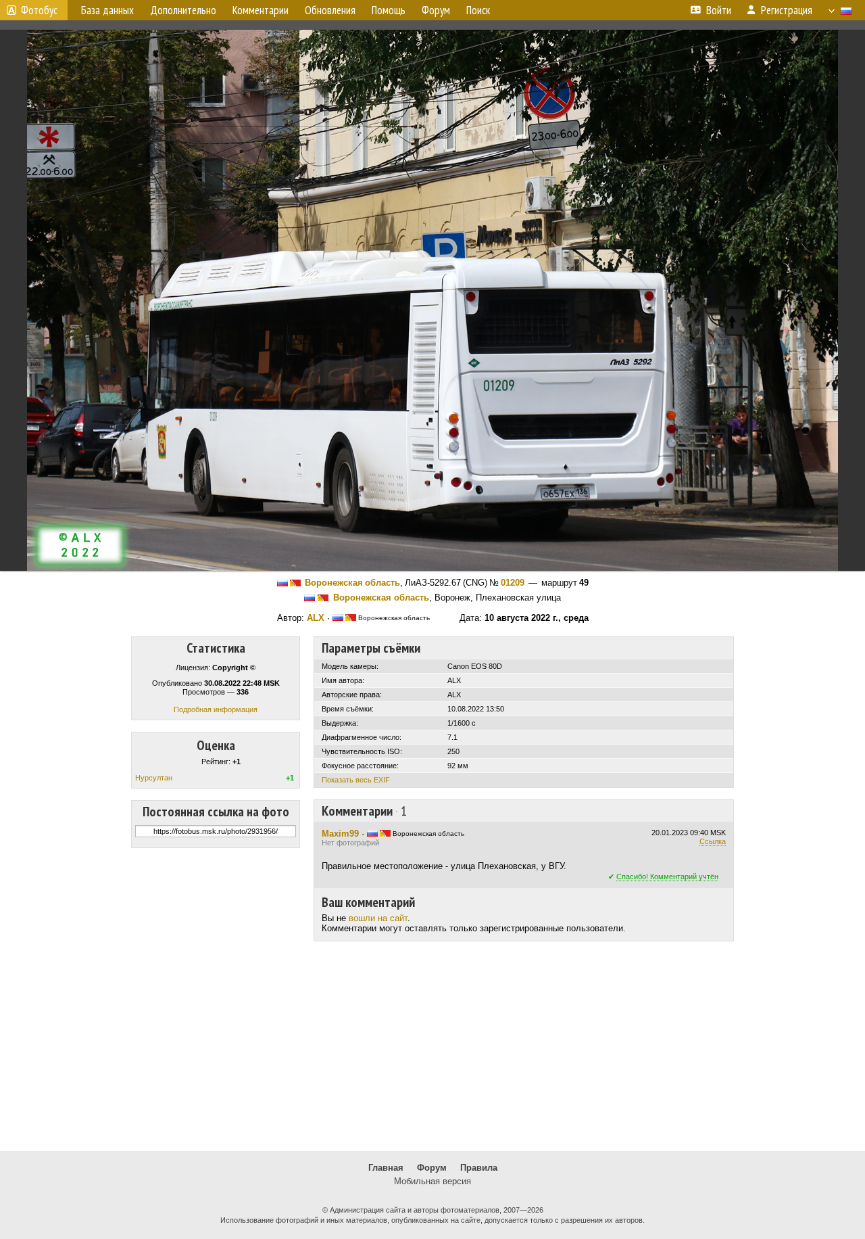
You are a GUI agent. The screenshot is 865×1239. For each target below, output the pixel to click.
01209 (512, 583)
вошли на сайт (378, 918)
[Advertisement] (432, 1046)
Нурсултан (153, 778)
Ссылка (712, 841)
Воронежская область (352, 583)
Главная (385, 1168)
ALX (315, 618)
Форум (432, 1168)
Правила (478, 1168)
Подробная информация (215, 709)
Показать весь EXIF (356, 780)
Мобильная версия (432, 1181)
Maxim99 (340, 833)
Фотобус (39, 10)
